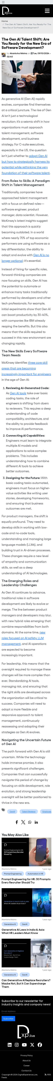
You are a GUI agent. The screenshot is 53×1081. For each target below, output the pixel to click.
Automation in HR (35, 873)
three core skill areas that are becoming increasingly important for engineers (26, 368)
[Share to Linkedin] (36, 822)
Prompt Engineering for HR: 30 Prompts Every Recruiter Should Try (26, 880)
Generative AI (10, 924)
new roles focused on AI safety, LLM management (23, 637)
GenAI (12, 811)
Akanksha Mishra (18, 53)
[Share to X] (23, 822)
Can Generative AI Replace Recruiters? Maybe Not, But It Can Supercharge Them (26, 983)
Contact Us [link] (26, 1070)
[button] (3, 2)
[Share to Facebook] (16, 822)
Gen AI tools (18, 393)
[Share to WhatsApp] (29, 822)
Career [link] (27, 1065)
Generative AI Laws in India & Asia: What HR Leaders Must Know (23, 931)
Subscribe (8, 1018)
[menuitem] (5, 21)
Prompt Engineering (12, 873)
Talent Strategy (28, 811)
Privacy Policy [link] (27, 1055)
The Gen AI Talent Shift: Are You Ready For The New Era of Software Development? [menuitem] (27, 26)
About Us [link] (27, 1060)
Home (5, 21)
